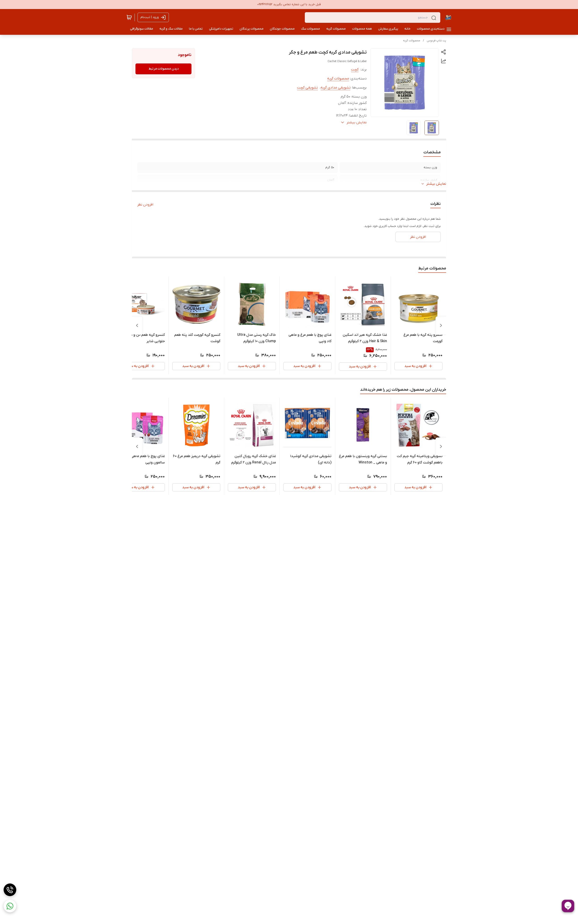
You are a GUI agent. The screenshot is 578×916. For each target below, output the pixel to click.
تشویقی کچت (307, 87)
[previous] (441, 325)
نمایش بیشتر (436, 184)
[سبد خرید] (129, 17)
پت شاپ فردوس (436, 40)
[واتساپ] (10, 906)
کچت (355, 69)
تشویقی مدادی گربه (335, 87)
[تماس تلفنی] (10, 889)
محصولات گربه (411, 40)
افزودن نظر (145, 204)
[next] (137, 325)
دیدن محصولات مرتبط (164, 69)
